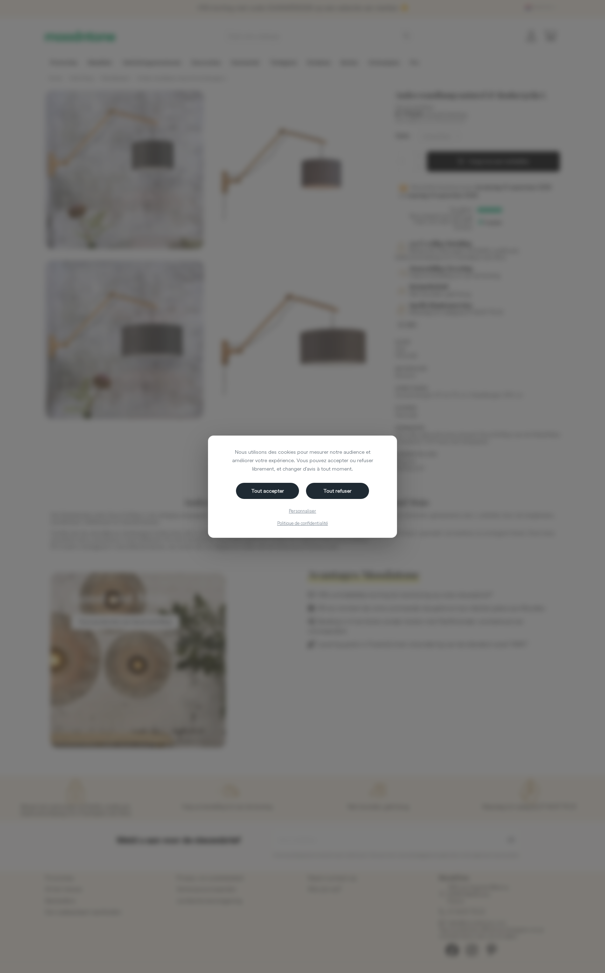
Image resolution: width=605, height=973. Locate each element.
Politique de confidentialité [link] (302, 523)
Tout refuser (338, 490)
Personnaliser (302, 511)
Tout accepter (267, 490)
